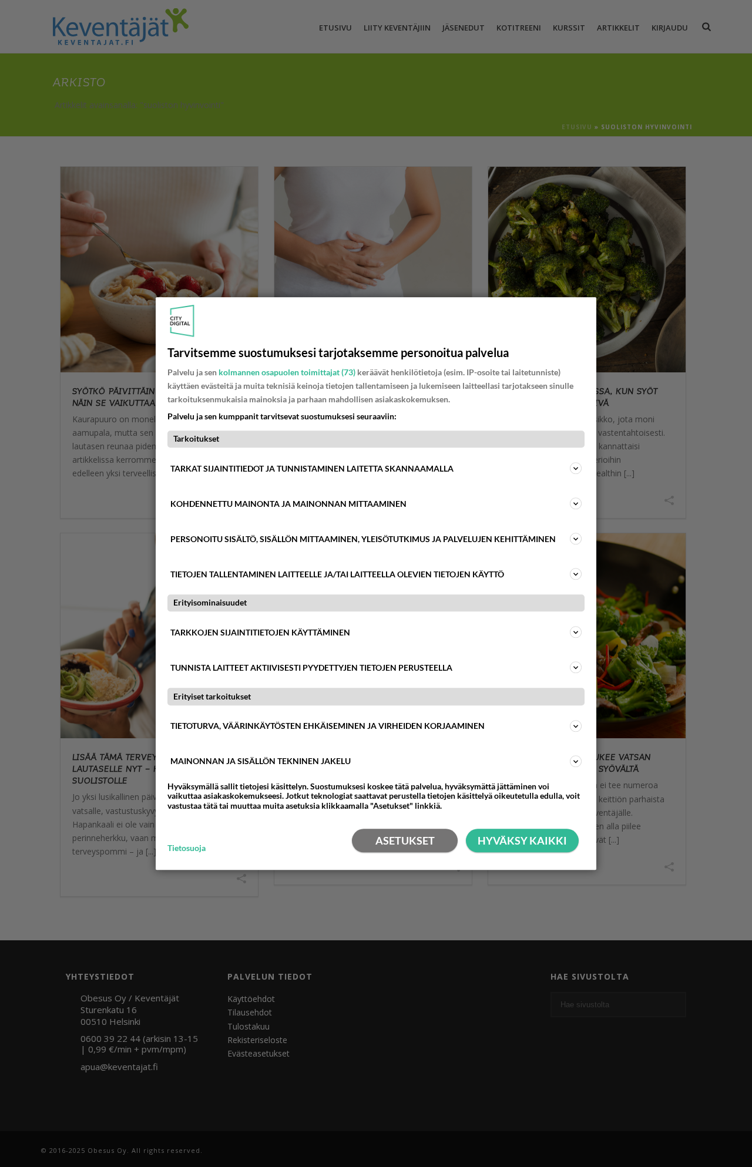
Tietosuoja (186, 848)
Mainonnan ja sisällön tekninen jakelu (260, 761)
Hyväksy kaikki (522, 840)
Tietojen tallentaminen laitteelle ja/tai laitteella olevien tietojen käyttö (337, 574)
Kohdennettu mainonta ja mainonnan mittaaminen (288, 504)
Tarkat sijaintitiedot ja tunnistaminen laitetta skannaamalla (312, 468)
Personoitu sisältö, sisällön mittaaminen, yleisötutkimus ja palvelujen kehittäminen (363, 539)
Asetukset (405, 840)
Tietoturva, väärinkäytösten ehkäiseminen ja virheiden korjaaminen (327, 726)
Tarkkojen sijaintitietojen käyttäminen (260, 632)
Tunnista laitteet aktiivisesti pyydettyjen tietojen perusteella (311, 667)
